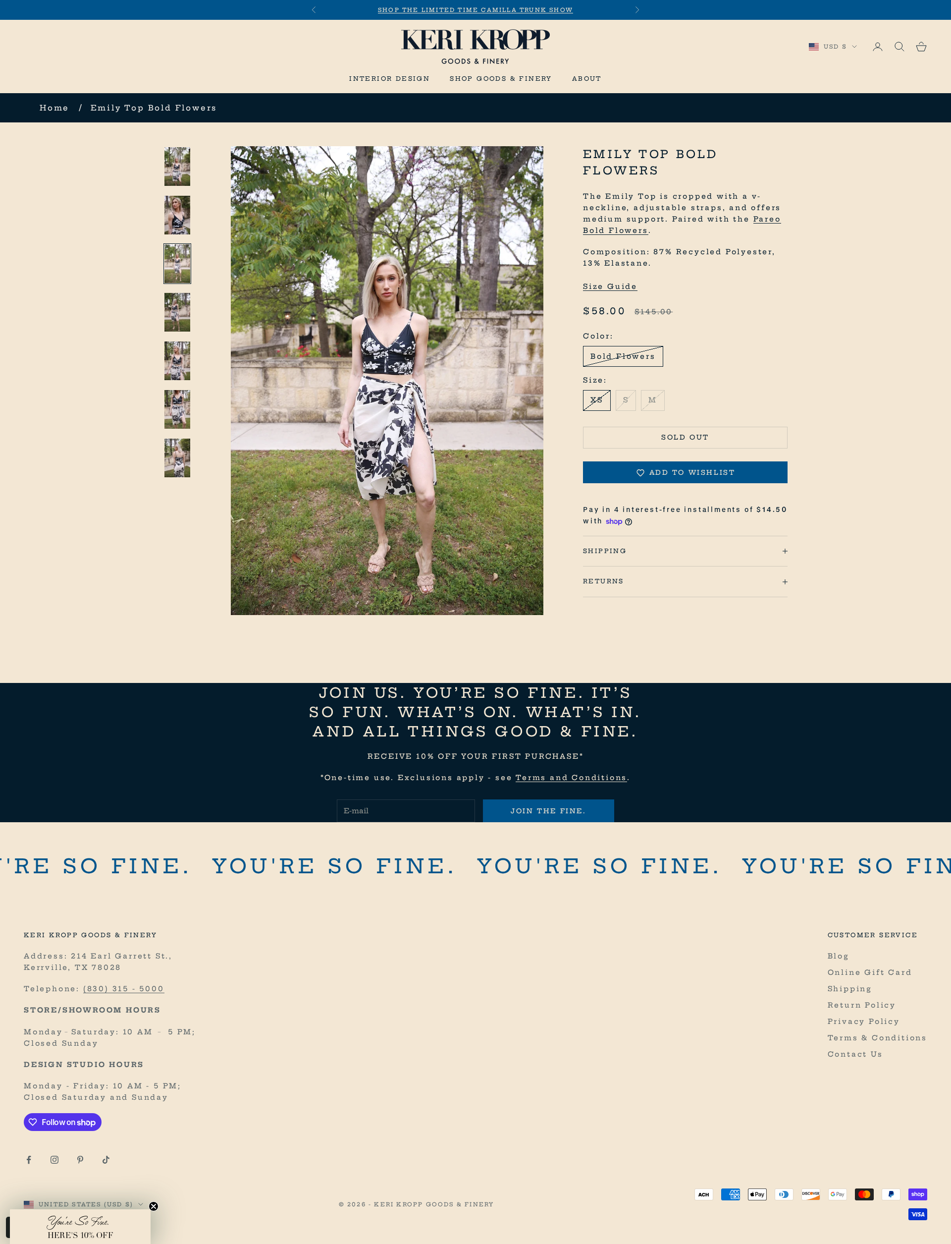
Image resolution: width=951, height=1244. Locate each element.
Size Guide (610, 286)
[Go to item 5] (177, 360)
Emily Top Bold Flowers (154, 108)
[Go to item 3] (177, 263)
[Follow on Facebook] (29, 1160)
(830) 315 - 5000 (123, 988)
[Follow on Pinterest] (80, 1160)
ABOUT (587, 78)
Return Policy (862, 1005)
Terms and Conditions (571, 777)
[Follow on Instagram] (54, 1160)
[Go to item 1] (177, 166)
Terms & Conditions (877, 1037)
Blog (838, 956)
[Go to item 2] (177, 215)
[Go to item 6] (177, 409)
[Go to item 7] (177, 458)
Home (54, 108)
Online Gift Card (870, 972)
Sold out (685, 438)
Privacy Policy (864, 1021)
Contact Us (855, 1054)
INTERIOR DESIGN (389, 78)
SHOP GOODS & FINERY (501, 78)
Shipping (850, 988)
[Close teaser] (153, 1206)
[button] (80, 1226)
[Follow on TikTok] (106, 1160)
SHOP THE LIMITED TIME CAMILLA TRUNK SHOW (475, 9)
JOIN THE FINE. (548, 811)
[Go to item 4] (177, 312)
